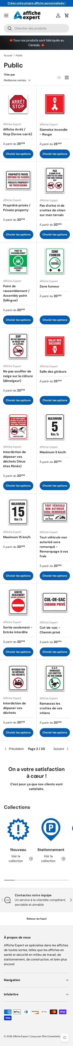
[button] (66, 15)
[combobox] (36, 28)
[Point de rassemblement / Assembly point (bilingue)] (18, 260)
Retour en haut (37, 918)
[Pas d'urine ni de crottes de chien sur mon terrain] (55, 180)
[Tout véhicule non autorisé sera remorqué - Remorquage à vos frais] (55, 512)
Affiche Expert (21, 1036)
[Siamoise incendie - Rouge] (55, 104)
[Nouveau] (18, 829)
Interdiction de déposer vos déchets (14, 708)
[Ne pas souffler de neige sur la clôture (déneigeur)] (18, 346)
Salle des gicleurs (53, 371)
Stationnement (50, 849)
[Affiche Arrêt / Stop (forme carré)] (18, 104)
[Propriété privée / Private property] (18, 180)
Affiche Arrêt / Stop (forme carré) (17, 131)
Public (19, 55)
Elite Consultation (52, 1036)
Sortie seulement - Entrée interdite (17, 629)
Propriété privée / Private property (16, 207)
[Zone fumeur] (55, 260)
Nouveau (18, 849)
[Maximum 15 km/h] (18, 512)
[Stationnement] (51, 829)
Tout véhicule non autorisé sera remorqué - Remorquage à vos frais (54, 546)
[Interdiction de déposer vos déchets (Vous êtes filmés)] (18, 426)
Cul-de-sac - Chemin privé (50, 630)
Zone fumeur (49, 286)
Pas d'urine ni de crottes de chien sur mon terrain (52, 210)
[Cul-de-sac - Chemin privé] (55, 602)
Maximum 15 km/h (17, 537)
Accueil (8, 55)
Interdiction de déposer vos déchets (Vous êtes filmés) (14, 459)
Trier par (9, 74)
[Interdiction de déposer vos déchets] (18, 678)
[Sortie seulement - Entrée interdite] (18, 602)
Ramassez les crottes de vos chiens (51, 708)
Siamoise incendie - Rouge (54, 132)
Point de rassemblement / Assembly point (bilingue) (16, 293)
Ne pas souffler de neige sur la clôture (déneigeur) (18, 376)
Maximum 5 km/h (53, 452)
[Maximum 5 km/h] (55, 426)
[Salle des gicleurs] (55, 346)
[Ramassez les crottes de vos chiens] (55, 678)
